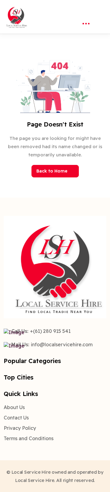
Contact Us (16, 418)
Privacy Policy (20, 428)
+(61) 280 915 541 (50, 331)
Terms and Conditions (28, 438)
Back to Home (52, 171)
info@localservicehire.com (62, 344)
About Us (14, 407)
